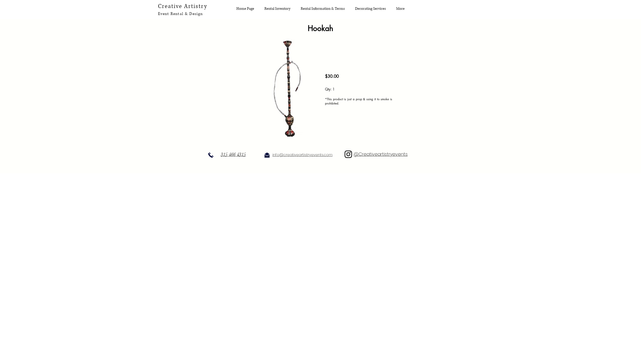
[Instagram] (348, 154)
